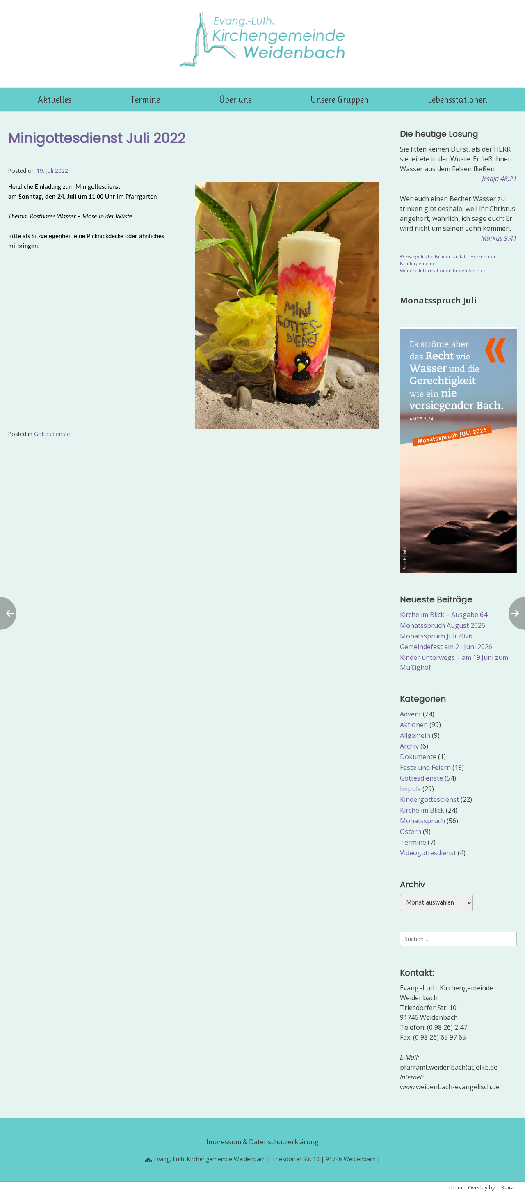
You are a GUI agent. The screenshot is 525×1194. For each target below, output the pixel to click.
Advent (410, 714)
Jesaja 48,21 (499, 178)
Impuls (410, 788)
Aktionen (414, 724)
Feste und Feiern (425, 767)
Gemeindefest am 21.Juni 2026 (446, 646)
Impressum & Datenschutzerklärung (262, 1141)
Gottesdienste (52, 434)
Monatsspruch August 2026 (442, 625)
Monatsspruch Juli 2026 (436, 636)
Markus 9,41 (499, 238)
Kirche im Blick (422, 810)
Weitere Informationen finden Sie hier (443, 270)
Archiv (409, 746)
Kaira (507, 1187)
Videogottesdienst (428, 852)
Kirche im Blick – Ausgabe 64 (443, 614)
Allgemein (415, 735)
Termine (413, 842)
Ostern (410, 831)
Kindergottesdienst (429, 799)
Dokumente (418, 756)
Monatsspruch (422, 820)
